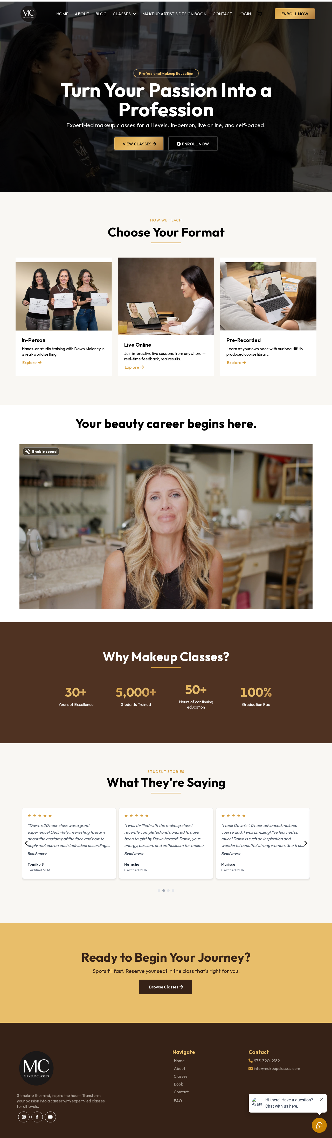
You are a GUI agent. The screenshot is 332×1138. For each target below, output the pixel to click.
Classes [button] (122, 13)
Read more (36, 853)
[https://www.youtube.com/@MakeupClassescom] (50, 1117)
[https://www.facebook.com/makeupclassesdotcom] (37, 1117)
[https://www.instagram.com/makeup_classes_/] (24, 1117)
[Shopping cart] (259, 13)
